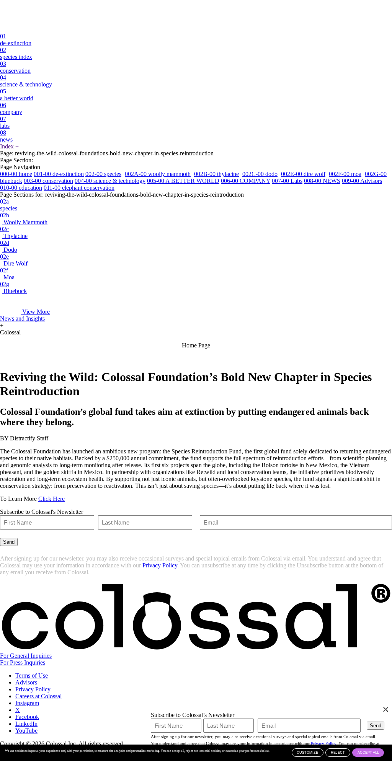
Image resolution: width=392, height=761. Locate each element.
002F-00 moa (345, 174)
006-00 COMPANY (245, 181)
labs (5, 122)
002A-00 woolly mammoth (158, 174)
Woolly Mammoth (23, 218)
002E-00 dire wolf (303, 174)
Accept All (368, 752)
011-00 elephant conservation (79, 187)
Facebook (27, 717)
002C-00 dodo (260, 174)
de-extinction (15, 39)
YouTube (26, 730)
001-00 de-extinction (59, 174)
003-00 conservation (48, 181)
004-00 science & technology (110, 181)
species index (16, 53)
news (6, 136)
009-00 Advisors (362, 181)
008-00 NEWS (322, 181)
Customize (307, 752)
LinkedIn (26, 723)
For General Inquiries (26, 655)
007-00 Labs (287, 181)
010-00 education (21, 187)
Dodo (8, 246)
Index (9, 146)
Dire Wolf (14, 260)
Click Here (51, 498)
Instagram (27, 703)
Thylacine (14, 232)
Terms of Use (31, 675)
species (8, 205)
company (11, 108)
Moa (7, 273)
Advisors (26, 682)
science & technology (26, 81)
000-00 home (16, 174)
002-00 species (103, 174)
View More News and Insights (25, 315)
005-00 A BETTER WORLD (183, 181)
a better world (16, 94)
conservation (15, 67)
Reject (338, 752)
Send (9, 542)
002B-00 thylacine (216, 174)
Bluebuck (13, 287)
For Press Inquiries (22, 662)
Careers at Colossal (38, 696)
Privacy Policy (159, 565)
